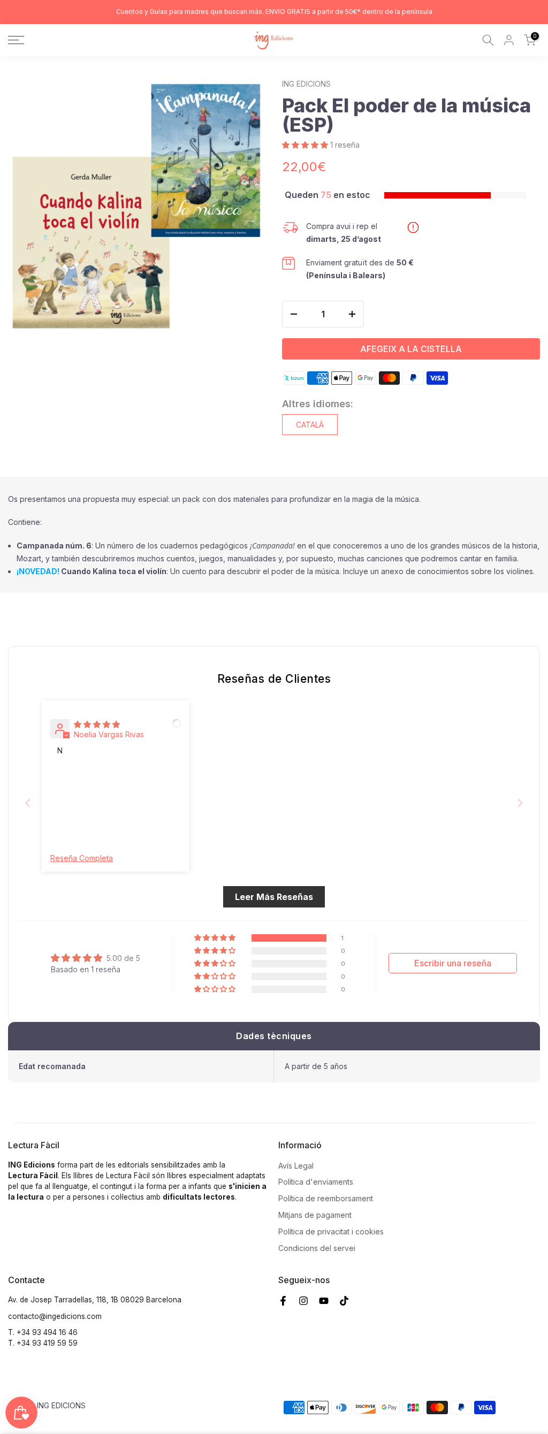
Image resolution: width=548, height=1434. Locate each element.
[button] (306, 144)
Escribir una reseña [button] (452, 963)
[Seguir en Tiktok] (344, 1300)
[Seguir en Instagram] (303, 1300)
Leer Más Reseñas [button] (274, 896)
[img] (97, 724)
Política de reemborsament (325, 1198)
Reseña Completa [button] (81, 858)
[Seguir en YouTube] (324, 1300)
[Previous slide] (27, 803)
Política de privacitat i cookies (331, 1231)
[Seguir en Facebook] (283, 1300)
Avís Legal (296, 1165)
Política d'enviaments (315, 1181)
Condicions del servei (316, 1248)
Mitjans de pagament (315, 1214)
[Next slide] (520, 803)
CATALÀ (310, 424)
